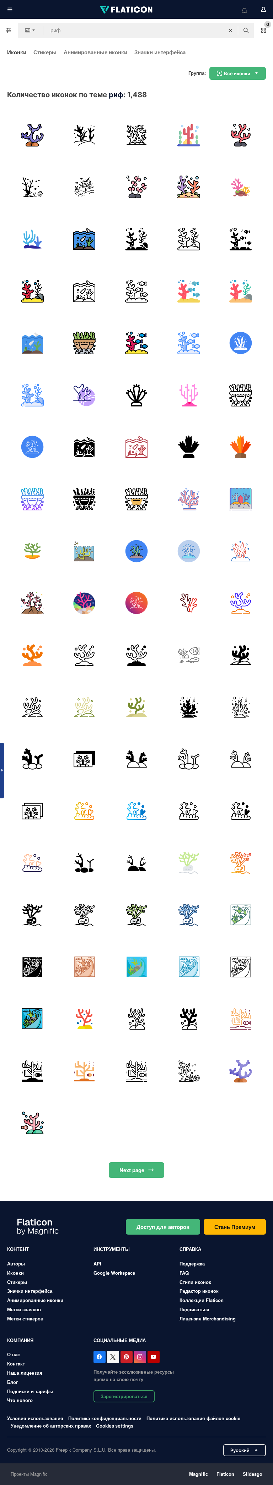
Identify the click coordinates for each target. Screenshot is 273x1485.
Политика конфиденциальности (104, 1418)
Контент (18, 1249)
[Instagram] (140, 1357)
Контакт (16, 1363)
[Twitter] (113, 1357)
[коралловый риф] (32, 135)
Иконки (16, 52)
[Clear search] (230, 30)
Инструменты (111, 1249)
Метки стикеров (25, 1318)
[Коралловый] (84, 135)
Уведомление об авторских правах (51, 1425)
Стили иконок (195, 1282)
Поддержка (192, 1263)
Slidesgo (252, 1473)
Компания (20, 1340)
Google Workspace (114, 1272)
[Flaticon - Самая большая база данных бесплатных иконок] (127, 9)
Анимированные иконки (95, 52)
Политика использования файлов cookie (193, 1418)
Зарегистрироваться (124, 1396)
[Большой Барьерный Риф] (241, 915)
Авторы (16, 1263)
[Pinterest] (127, 1357)
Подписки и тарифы (30, 1391)
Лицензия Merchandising (208, 1318)
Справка (190, 1249)
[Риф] (32, 187)
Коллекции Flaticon (202, 1300)
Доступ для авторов (162, 1227)
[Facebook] (99, 1357)
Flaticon (225, 1473)
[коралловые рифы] (241, 187)
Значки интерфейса (160, 52)
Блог (12, 1382)
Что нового (20, 1400)
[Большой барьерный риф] (189, 135)
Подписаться (194, 1309)
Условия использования (35, 1418)
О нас (13, 1354)
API (97, 1263)
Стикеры (45, 52)
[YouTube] (154, 1357)
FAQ (184, 1272)
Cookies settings (114, 1426)
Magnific (198, 1473)
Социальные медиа (119, 1340)
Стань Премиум (234, 1227)
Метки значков (24, 1309)
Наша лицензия (24, 1372)
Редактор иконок (199, 1290)
